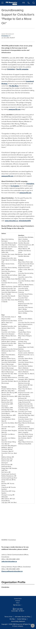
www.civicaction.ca (11, 221)
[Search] (33, 3)
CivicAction (11, 69)
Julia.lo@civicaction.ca (9, 561)
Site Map (12, 619)
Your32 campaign (22, 69)
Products (17, 601)
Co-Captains (15, 186)
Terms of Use (8, 617)
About (17, 603)
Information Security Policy (22, 617)
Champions (30, 184)
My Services (17, 605)
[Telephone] (28, 3)
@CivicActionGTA (25, 221)
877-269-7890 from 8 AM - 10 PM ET (17, 610)
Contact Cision (18, 598)
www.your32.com (15, 109)
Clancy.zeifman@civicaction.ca (12, 571)
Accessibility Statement (18, 621)
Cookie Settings (21, 619)
